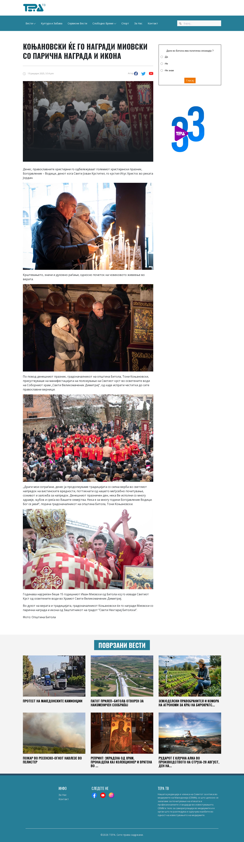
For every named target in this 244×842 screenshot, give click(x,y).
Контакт (153, 23)
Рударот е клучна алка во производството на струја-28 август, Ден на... (189, 762)
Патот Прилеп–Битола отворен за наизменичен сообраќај (117, 703)
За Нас (138, 23)
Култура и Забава (51, 23)
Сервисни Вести (77, 23)
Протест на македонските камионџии (52, 701)
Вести (29, 23)
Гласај (190, 80)
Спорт (125, 23)
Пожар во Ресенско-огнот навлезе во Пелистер (52, 760)
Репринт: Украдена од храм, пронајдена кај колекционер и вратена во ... (121, 762)
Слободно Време (103, 23)
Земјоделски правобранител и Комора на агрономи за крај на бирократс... (189, 703)
